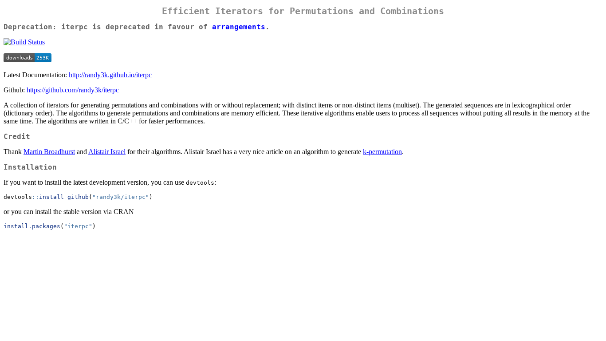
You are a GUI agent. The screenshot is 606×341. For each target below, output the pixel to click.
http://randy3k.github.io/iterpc (110, 75)
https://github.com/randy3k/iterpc (73, 90)
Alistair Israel (107, 151)
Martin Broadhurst (49, 151)
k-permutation (382, 151)
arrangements (238, 27)
